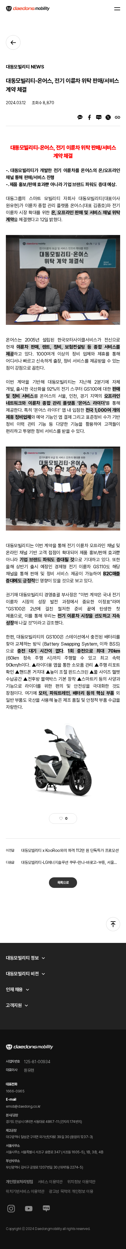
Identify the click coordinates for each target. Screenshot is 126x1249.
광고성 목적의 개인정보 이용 (71, 1191)
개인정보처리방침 (19, 1181)
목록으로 (63, 883)
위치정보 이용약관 (81, 1181)
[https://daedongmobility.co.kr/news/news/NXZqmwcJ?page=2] (117, 117)
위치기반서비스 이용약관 (25, 1191)
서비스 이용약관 (50, 1181)
